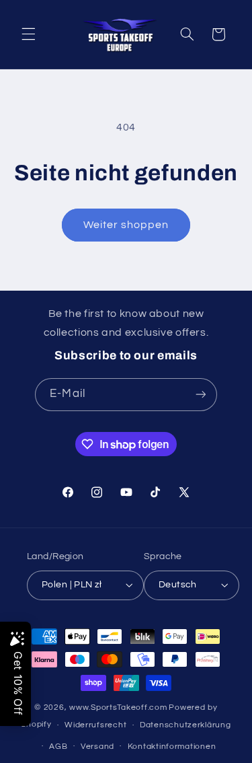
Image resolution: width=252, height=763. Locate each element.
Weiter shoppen (126, 224)
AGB (58, 746)
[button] (28, 34)
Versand (97, 746)
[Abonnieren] (200, 394)
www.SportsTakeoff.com (118, 707)
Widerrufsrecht (95, 725)
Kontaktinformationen (172, 746)
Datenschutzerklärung (185, 725)
